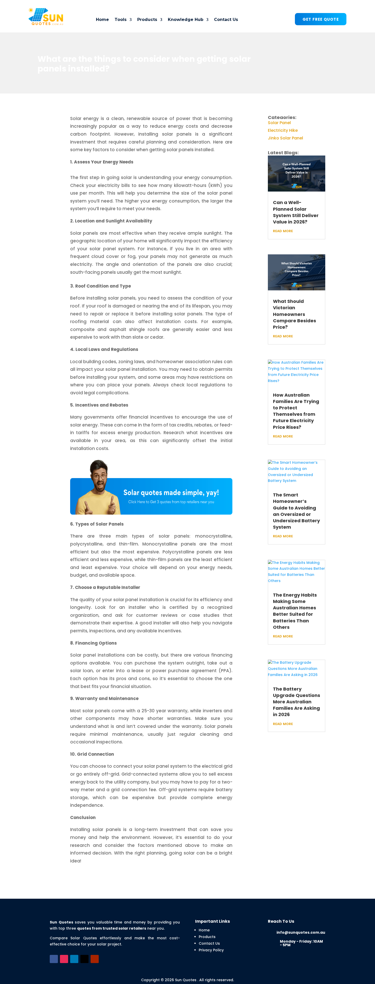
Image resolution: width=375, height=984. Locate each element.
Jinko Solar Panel (285, 137)
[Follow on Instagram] (64, 959)
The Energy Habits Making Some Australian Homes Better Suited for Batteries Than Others (295, 611)
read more (283, 230)
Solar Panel (279, 122)
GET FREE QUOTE (321, 19)
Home (102, 19)
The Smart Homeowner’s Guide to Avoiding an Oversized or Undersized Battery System (296, 511)
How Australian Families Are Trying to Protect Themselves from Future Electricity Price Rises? (296, 411)
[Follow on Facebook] (54, 959)
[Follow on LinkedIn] (74, 959)
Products (207, 936)
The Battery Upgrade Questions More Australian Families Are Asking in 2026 (296, 702)
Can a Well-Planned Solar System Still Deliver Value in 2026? (296, 212)
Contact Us (226, 19)
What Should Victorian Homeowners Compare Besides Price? (294, 314)
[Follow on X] (84, 959)
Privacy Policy (211, 950)
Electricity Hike (283, 129)
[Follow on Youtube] (95, 959)
